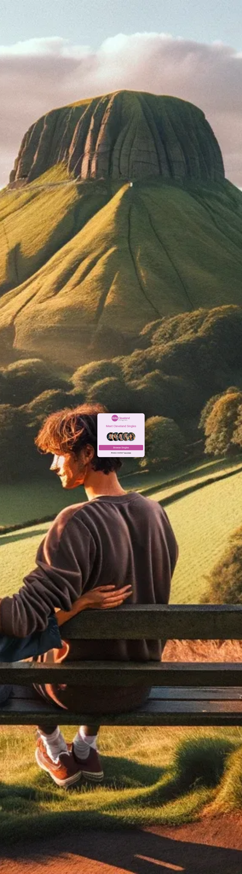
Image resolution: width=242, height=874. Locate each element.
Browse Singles (121, 447)
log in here (127, 453)
